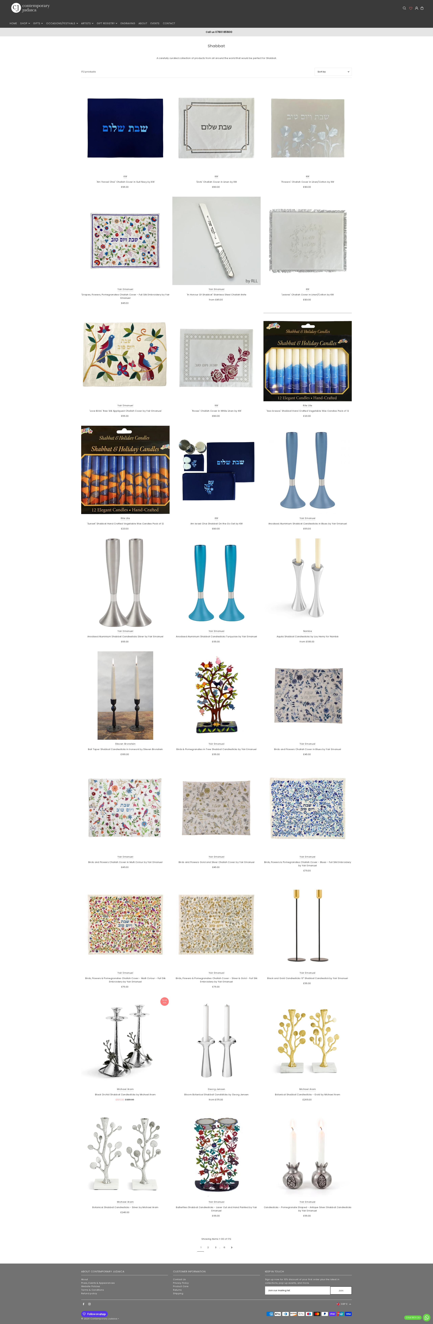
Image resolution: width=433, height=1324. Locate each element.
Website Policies (90, 1286)
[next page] (232, 1247)
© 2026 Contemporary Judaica (99, 1318)
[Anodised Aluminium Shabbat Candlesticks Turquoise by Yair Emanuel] (216, 582)
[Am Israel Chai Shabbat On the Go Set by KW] (216, 470)
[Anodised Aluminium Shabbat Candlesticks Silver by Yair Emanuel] (125, 582)
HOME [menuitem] (13, 23)
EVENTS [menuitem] (155, 23)
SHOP (23, 23)
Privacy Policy (181, 1283)
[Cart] (422, 8)
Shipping (178, 1293)
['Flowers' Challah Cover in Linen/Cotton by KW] (307, 128)
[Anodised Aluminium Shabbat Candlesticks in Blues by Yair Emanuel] (307, 470)
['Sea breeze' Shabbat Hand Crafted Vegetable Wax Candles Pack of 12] (307, 357)
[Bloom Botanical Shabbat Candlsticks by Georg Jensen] (216, 1040)
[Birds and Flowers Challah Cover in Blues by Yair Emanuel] (307, 695)
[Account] (410, 8)
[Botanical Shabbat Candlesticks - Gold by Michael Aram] (307, 1040)
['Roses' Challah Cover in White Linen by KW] (216, 357)
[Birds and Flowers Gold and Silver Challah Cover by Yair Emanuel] (216, 808)
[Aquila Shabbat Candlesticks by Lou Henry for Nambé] (307, 582)
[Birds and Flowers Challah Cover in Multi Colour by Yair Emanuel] (125, 808)
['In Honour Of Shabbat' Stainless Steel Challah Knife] (216, 241)
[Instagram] (89, 1304)
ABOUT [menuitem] (143, 23)
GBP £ (344, 1304)
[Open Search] (404, 8)
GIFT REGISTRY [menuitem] (106, 23)
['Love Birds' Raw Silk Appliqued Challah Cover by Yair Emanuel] (125, 357)
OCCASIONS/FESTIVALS (60, 23)
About (84, 1279)
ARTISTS (86, 23)
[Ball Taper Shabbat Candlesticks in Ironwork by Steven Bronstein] (125, 695)
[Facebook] (83, 1304)
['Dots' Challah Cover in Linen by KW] (216, 128)
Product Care (180, 1286)
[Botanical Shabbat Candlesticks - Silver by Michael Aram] (125, 1153)
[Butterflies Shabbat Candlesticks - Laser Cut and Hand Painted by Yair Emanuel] (216, 1153)
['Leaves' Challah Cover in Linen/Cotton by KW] (307, 241)
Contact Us (179, 1279)
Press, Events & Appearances (98, 1283)
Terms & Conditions (92, 1290)
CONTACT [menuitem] (169, 23)
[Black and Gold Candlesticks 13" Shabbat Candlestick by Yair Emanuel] (307, 924)
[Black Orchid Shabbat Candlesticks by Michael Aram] (125, 1040)
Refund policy (89, 1293)
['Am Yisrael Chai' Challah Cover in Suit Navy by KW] (125, 128)
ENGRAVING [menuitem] (128, 23)
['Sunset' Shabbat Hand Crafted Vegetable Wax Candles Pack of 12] (125, 470)
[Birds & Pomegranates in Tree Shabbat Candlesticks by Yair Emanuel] (216, 695)
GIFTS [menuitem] (36, 23)
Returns (177, 1290)
